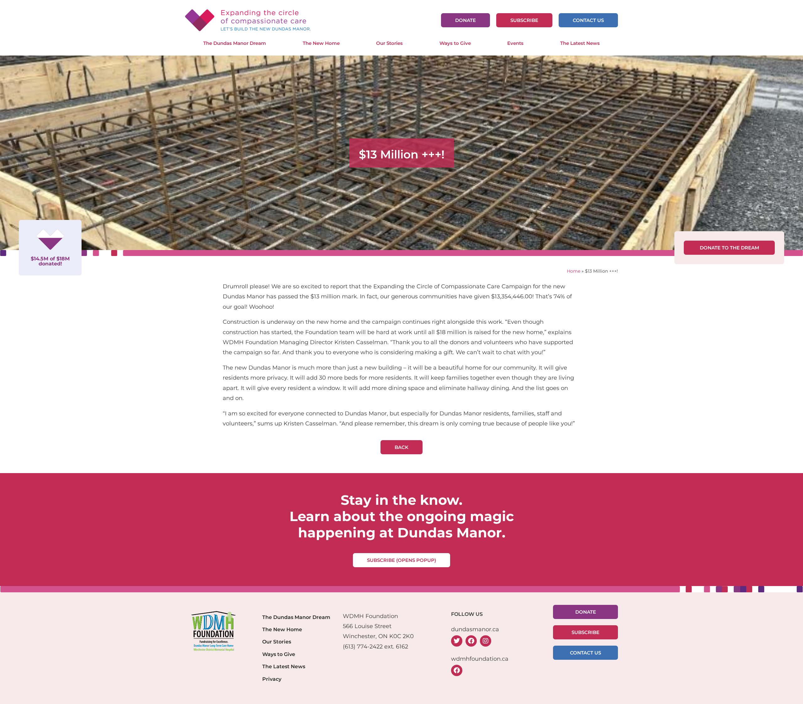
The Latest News (580, 43)
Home (573, 271)
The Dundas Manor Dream (234, 43)
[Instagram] (485, 641)
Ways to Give (455, 43)
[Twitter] (456, 641)
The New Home (321, 43)
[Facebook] (471, 641)
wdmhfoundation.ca (479, 658)
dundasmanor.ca (475, 629)
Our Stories (389, 43)
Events (515, 43)
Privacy (271, 679)
